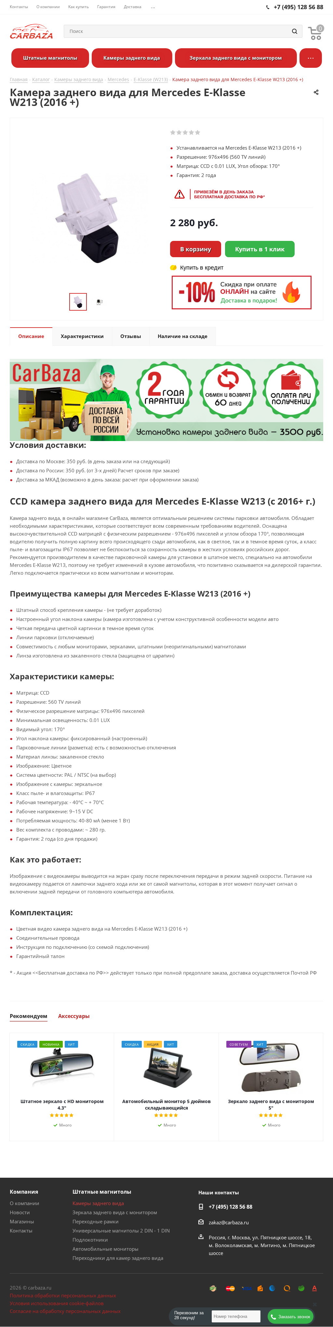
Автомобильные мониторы (106, 1249)
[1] (173, 132)
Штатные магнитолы (102, 1191)
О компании (24, 1203)
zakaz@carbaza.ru (229, 1222)
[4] (192, 132)
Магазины (22, 1221)
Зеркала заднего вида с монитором (115, 1212)
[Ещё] (311, 58)
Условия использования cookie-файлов (57, 1303)
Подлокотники (90, 1239)
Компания (24, 1191)
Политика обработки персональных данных (63, 1295)
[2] (179, 132)
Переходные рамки (96, 1221)
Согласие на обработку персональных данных (65, 1311)
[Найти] (294, 31)
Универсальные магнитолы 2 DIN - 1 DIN (121, 1230)
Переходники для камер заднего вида (118, 1258)
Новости (20, 1212)
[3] (185, 132)
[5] (198, 132)
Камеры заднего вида (98, 1203)
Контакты (21, 1230)
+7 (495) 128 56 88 (230, 1206)
